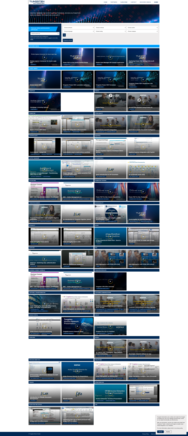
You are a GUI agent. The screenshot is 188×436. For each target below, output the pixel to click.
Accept (160, 431)
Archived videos (145, 2)
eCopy (97, 225)
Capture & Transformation (37, 292)
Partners (114, 2)
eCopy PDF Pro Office (35, 404)
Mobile (97, 337)
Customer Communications (103, 292)
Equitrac (97, 135)
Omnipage (32, 90)
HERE (31, 39)
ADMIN (156, 2)
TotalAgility (99, 113)
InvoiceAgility (99, 203)
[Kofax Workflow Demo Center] (37, 2)
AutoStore (32, 180)
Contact (133, 2)
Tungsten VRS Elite (100, 270)
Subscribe (123, 2)
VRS (96, 404)
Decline (168, 431)
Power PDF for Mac (100, 180)
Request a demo (67, 40)
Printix (97, 90)
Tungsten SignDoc (34, 203)
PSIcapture (98, 359)
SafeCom (31, 247)
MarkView (32, 337)
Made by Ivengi (154, 434)
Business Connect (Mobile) (37, 270)
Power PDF (32, 113)
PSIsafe (31, 382)
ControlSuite (33, 135)
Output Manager (34, 158)
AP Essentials (99, 158)
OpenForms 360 (99, 382)
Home (105, 2)
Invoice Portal (33, 315)
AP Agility (32, 225)
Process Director (34, 359)
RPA (96, 247)
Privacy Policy (145, 434)
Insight (97, 315)
